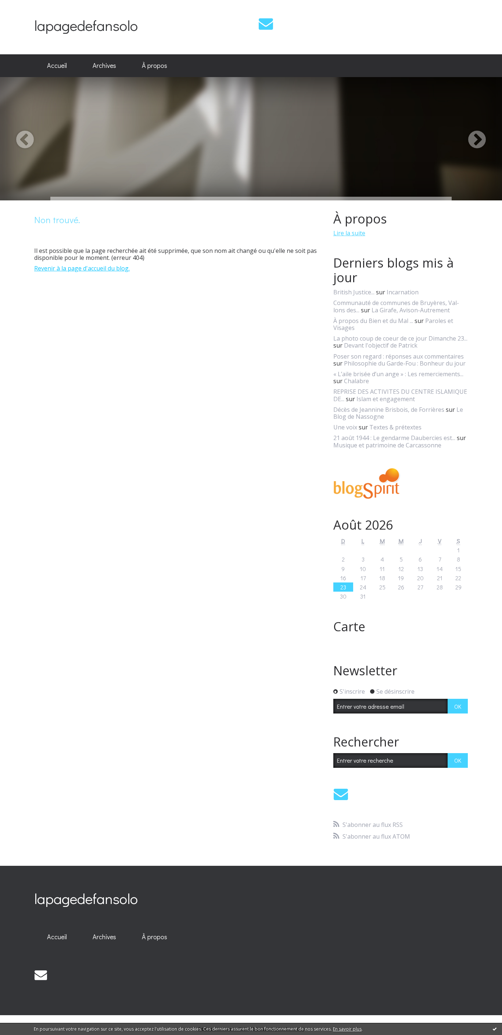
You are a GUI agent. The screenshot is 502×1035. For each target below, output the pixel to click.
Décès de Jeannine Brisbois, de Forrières (388, 410)
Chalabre (356, 381)
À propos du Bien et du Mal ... (373, 321)
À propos (154, 65)
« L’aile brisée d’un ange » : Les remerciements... (398, 374)
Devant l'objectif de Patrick (380, 345)
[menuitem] (57, 65)
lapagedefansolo (86, 25)
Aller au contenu (26, 7)
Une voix (345, 427)
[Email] (266, 24)
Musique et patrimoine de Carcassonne (387, 445)
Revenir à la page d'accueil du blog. (82, 268)
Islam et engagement (385, 399)
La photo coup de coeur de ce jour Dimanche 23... (400, 338)
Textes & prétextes (395, 427)
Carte (349, 626)
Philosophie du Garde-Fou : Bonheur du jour (405, 363)
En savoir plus (347, 1029)
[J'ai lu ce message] (495, 1029)
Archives (104, 65)
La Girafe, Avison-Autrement (411, 310)
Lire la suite (349, 233)
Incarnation (403, 292)
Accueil (57, 65)
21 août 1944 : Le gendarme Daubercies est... (394, 438)
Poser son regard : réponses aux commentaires (398, 356)
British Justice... (353, 292)
